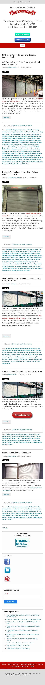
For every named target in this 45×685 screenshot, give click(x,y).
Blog (30, 2)
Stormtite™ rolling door (27, 228)
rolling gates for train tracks (28, 149)
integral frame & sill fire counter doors (17, 357)
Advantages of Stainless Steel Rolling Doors (27, 251)
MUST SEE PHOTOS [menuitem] (21, 666)
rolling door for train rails (28, 147)
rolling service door (8, 136)
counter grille (34, 357)
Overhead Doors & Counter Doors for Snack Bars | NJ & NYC (21, 279)
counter (34, 361)
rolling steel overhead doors (11, 157)
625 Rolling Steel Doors (23, 162)
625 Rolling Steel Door (22, 159)
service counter (15, 361)
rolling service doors (23, 134)
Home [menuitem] (4, 664)
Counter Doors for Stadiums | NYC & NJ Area (22, 371)
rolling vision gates (8, 266)
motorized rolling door (13, 147)
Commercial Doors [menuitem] (13, 664)
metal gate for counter (25, 359)
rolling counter (26, 144)
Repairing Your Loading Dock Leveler (18, 645)
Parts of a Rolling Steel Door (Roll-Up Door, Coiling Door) (24, 619)
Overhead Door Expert (14, 177)
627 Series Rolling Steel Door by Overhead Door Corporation (21, 63)
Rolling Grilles (15, 142)
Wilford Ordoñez (12, 67)
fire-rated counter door (9, 352)
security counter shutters (10, 359)
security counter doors (19, 350)
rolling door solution (29, 111)
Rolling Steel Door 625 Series (31, 155)
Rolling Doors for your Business (21, 138)
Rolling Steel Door (35, 159)
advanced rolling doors (27, 130)
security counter (26, 361)
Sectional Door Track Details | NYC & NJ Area (20, 643)
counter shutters (28, 348)
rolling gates (15, 149)
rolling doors (34, 132)
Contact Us (23, 2)
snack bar (14, 308)
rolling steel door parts (22, 136)
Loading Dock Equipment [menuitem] (28, 664)
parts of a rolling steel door (21, 132)
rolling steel (17, 144)
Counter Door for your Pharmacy (16, 453)
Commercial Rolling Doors (33, 153)
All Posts (4, 528)
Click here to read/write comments (22, 125)
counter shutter (15, 354)
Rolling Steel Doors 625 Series (18, 164)
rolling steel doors (11, 134)
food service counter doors (14, 348)
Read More (6, 117)
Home (15, 2)
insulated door (33, 136)
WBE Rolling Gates (27, 151)
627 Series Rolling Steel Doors (29, 157)
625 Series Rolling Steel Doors (11, 155)
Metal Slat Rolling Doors (24, 264)
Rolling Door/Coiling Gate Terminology (18, 648)
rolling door (5, 253)
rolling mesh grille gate (18, 153)
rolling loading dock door (26, 140)
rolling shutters (24, 142)
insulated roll (34, 142)
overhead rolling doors (9, 264)
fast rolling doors (15, 151)
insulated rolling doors (13, 130)
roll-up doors (14, 101)
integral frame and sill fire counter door (19, 440)
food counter (6, 361)
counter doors (21, 352)
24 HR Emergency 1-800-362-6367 (22, 27)
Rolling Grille (14, 140)
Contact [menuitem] (32, 666)
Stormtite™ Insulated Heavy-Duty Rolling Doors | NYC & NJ (20, 173)
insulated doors (35, 134)
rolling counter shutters (33, 350)
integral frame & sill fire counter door (23, 438)
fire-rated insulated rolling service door (22, 253)
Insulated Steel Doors (9, 162)
